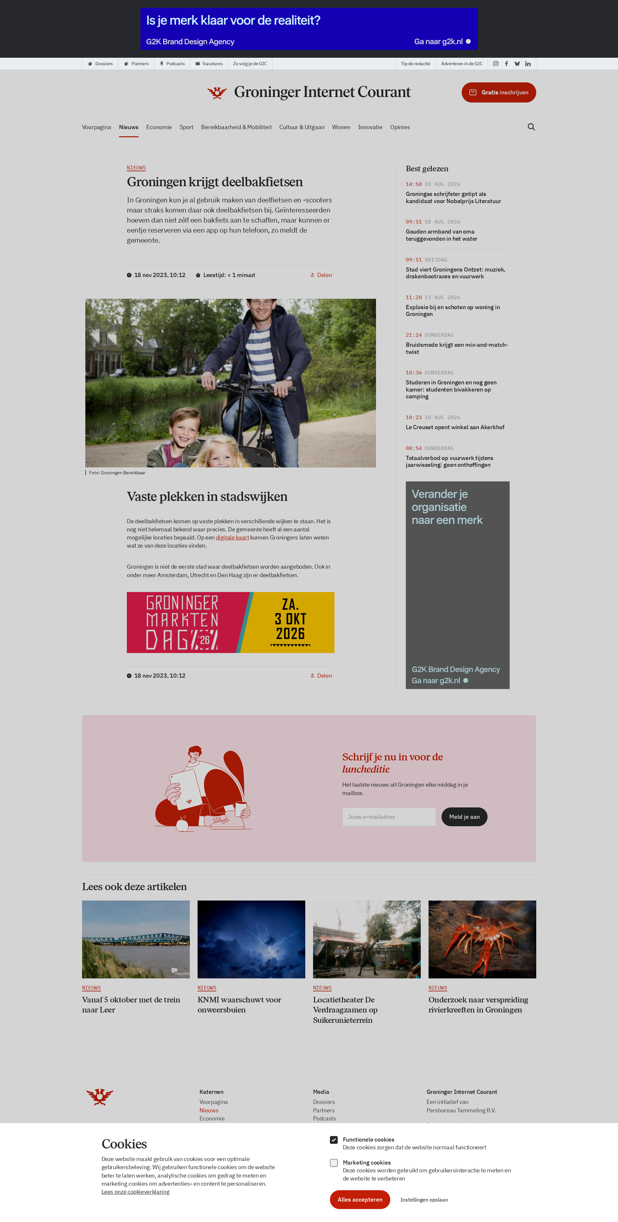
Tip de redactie (415, 64)
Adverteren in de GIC (461, 64)
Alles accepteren (360, 1199)
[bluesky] (517, 63)
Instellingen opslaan (424, 1199)
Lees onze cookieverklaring (136, 1191)
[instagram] (496, 63)
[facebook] (506, 63)
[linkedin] (528, 63)
